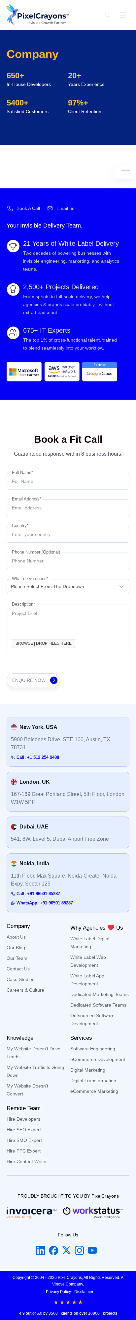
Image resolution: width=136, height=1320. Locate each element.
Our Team (17, 958)
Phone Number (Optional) (36, 552)
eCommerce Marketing (94, 1091)
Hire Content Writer (27, 1161)
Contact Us (18, 968)
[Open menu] (123, 15)
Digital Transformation (93, 1080)
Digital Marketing (87, 1070)
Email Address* (26, 498)
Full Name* (22, 472)
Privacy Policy (58, 1291)
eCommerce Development (97, 1059)
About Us (16, 937)
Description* (23, 604)
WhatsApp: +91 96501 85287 (45, 902)
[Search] (107, 15)
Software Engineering (92, 1048)
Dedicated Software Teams (98, 1005)
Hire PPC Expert (24, 1151)
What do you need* (30, 578)
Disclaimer (83, 1291)
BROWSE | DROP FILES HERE (44, 643)
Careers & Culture (25, 990)
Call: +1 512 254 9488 (38, 757)
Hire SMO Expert (24, 1140)
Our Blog (16, 947)
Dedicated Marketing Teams (99, 994)
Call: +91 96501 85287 (38, 893)
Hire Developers (23, 1119)
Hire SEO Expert (24, 1129)
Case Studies (20, 979)
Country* (20, 525)
